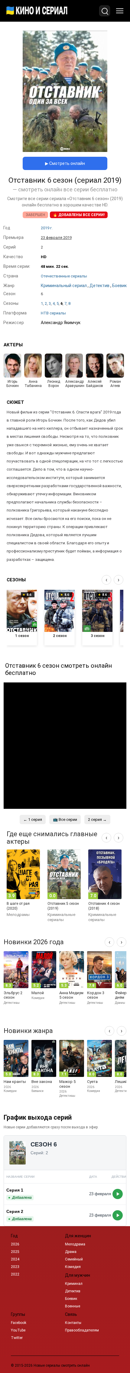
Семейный (74, 1259)
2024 (15, 1259)
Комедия (73, 1267)
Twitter (17, 1338)
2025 (15, 1252)
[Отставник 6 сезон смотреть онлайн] (65, 150)
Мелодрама (75, 1244)
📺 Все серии (65, 819)
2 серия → (97, 819)
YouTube (18, 1330)
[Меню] (119, 10)
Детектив (72, 1291)
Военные (72, 1306)
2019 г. (47, 228)
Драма (70, 1252)
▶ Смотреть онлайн (65, 163)
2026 (15, 1244)
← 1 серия (32, 819)
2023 (15, 1267)
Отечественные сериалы (64, 276)
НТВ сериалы (53, 313)
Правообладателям (82, 1330)
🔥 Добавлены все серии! (79, 215)
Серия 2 (14, 1211)
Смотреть (117, 1194)
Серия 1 (14, 1190)
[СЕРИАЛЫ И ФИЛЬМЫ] (37, 10)
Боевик (71, 1299)
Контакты (73, 1323)
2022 (15, 1274)
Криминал (74, 1284)
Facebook (18, 1323)
